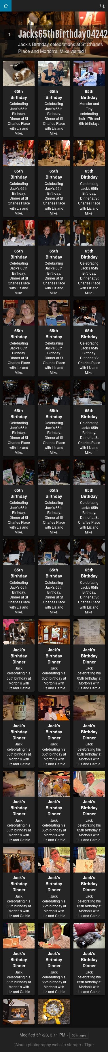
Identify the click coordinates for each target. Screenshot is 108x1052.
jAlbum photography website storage (47, 1044)
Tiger (89, 1044)
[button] (7, 1045)
